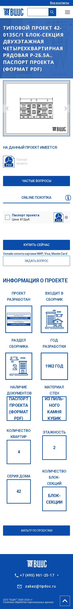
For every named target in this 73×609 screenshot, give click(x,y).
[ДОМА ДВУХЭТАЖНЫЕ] (18, 366)
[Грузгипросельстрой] (18, 319)
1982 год (54, 366)
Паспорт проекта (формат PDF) (18, 408)
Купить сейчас (37, 245)
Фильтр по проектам (36, 530)
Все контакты (59, 2)
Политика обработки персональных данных (28, 602)
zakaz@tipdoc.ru (40, 586)
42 (18, 491)
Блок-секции (54, 499)
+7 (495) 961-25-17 (37, 575)
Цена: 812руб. (25, 217)
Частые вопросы (36, 181)
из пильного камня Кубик (54, 408)
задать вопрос (36, 261)
